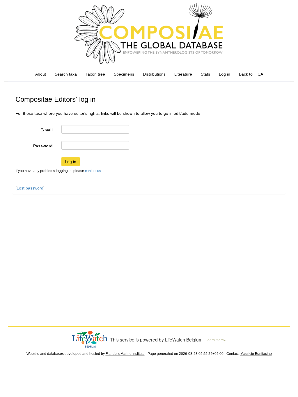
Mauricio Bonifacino (256, 354)
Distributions (154, 74)
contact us (93, 171)
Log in (224, 74)
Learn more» (215, 339)
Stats (205, 74)
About (40, 74)
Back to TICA (251, 74)
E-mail (46, 130)
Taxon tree (95, 74)
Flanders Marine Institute (125, 354)
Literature (183, 74)
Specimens (124, 74)
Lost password (30, 188)
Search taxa (66, 74)
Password (43, 146)
